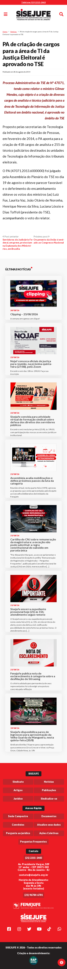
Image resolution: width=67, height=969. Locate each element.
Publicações (49, 790)
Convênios (18, 824)
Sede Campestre (18, 816)
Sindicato (18, 781)
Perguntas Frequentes (33, 841)
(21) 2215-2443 (33, 857)
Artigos (18, 790)
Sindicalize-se (49, 798)
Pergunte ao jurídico (18, 833)
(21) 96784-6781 (33, 894)
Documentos (48, 816)
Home (5, 32)
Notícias (13, 32)
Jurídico (18, 798)
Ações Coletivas (48, 833)
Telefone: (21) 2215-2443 (33, 2)
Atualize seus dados (49, 824)
